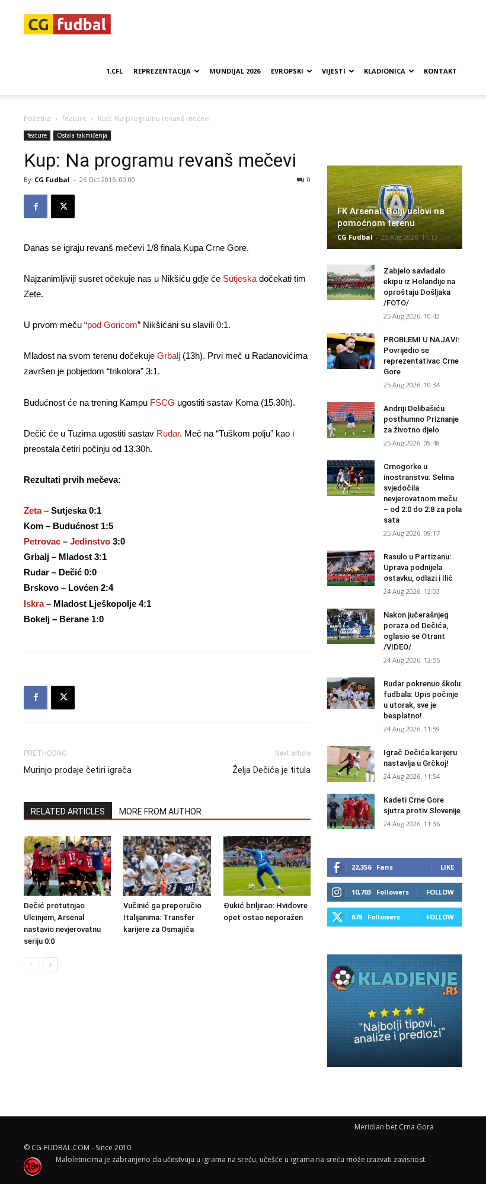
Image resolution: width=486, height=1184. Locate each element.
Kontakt (440, 70)
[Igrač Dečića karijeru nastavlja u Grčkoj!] (351, 764)
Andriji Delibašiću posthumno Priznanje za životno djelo (421, 419)
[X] (63, 206)
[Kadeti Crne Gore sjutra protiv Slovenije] (351, 811)
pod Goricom (112, 325)
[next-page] (50, 964)
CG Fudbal (52, 179)
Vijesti (334, 70)
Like (447, 866)
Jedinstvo (90, 541)
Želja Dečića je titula (271, 770)
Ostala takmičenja (82, 135)
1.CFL (114, 70)
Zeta (32, 510)
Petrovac (42, 541)
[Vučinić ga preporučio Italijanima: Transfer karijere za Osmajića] (166, 866)
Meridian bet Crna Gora (394, 1127)
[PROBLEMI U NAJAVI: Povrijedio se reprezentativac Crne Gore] (351, 351)
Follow (440, 891)
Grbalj (168, 356)
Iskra (34, 604)
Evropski (287, 70)
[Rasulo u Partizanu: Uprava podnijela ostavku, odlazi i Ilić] (351, 568)
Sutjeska (240, 278)
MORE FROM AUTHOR (160, 811)
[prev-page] (31, 964)
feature (74, 118)
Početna (37, 118)
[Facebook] (35, 206)
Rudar (168, 433)
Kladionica (384, 70)
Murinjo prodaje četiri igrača (78, 770)
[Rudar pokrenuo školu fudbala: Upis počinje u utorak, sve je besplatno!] (351, 693)
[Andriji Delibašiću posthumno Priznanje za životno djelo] (351, 420)
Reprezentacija (162, 70)
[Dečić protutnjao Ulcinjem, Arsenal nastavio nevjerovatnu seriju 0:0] (67, 866)
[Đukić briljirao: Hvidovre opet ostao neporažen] (267, 866)
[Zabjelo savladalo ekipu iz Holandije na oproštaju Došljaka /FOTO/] (351, 282)
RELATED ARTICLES (68, 811)
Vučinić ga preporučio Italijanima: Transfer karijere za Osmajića (162, 917)
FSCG (162, 402)
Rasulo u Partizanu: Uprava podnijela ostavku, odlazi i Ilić (418, 567)
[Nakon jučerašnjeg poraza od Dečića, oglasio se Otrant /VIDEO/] (351, 626)
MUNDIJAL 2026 (234, 70)
